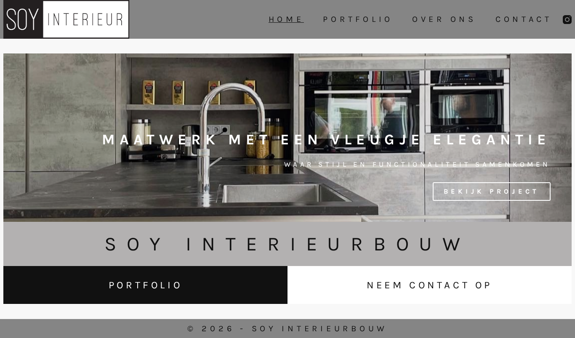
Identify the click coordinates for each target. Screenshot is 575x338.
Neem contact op (429, 285)
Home (286, 19)
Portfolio (358, 19)
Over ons (444, 19)
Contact (523, 19)
